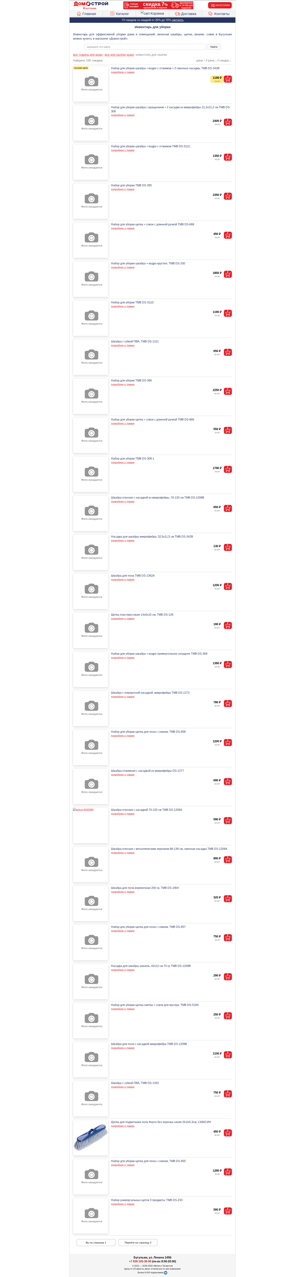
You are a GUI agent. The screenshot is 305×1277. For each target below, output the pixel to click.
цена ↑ (200, 60)
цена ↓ (212, 60)
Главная (89, 14)
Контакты (221, 14)
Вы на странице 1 (96, 1242)
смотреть (178, 20)
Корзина (157, 13)
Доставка (188, 14)
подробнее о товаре (122, 72)
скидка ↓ (225, 60)
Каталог (122, 14)
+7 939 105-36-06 (140, 1261)
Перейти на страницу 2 (138, 1242)
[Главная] (91, 4)
